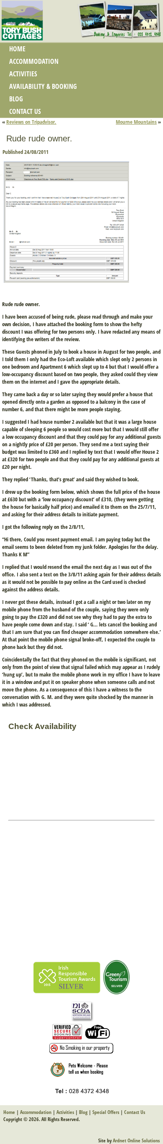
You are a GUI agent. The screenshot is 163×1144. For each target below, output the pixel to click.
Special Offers (105, 1112)
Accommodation (34, 61)
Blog (16, 98)
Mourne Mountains (136, 122)
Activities (23, 73)
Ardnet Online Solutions (136, 1140)
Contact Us (25, 111)
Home (17, 48)
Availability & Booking (43, 86)
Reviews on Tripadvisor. (31, 122)
